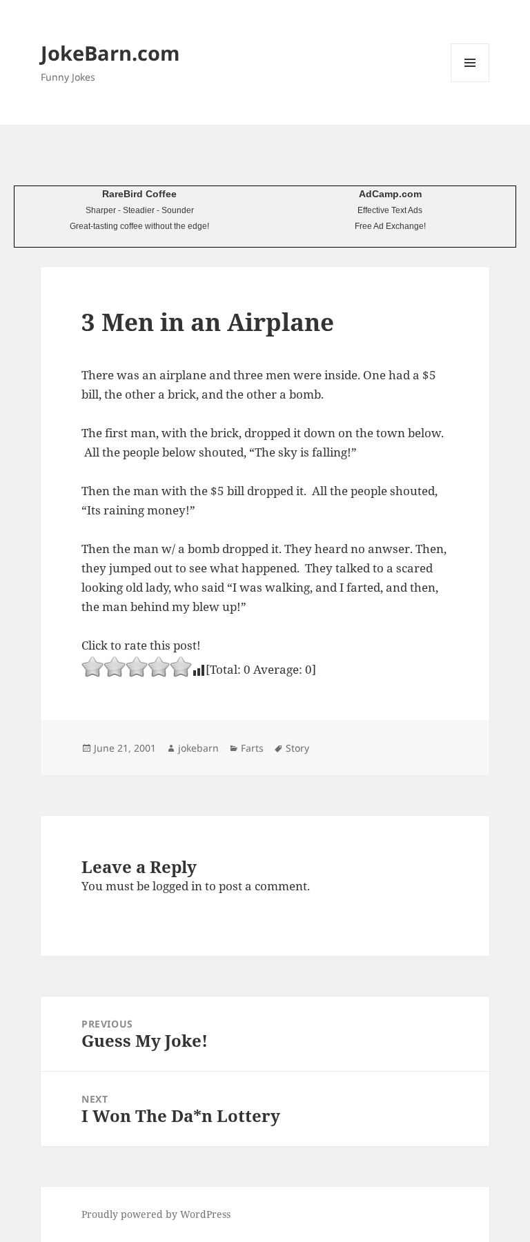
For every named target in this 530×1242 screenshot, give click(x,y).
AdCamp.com (390, 193)
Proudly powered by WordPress (155, 1214)
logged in (177, 886)
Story (297, 747)
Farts (252, 747)
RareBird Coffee (139, 193)
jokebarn (198, 747)
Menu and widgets (470, 81)
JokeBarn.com (110, 52)
